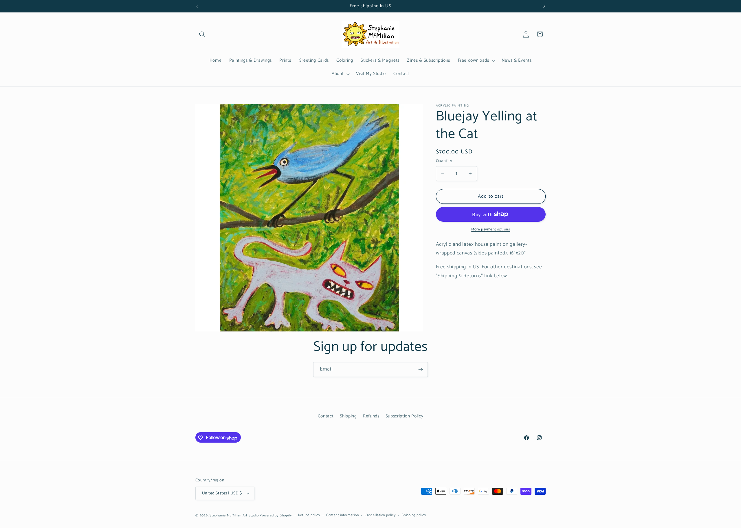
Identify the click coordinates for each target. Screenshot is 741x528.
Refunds (371, 416)
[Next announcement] (544, 6)
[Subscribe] (421, 369)
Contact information (342, 515)
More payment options (490, 229)
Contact (326, 416)
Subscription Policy (404, 416)
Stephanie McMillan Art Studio (234, 515)
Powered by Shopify (276, 515)
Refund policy (309, 515)
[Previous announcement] (197, 6)
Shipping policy (414, 515)
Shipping (348, 416)
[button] (202, 34)
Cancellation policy (380, 515)
